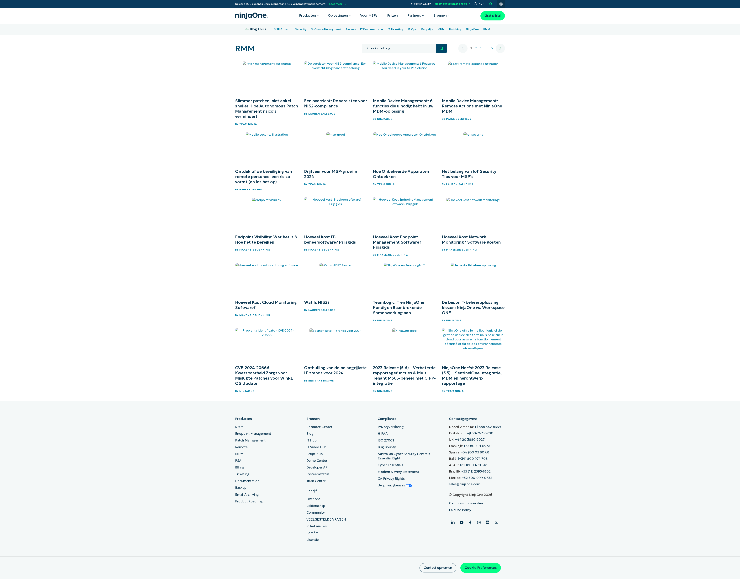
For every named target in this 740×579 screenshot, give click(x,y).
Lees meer (335, 4)
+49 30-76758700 (479, 433)
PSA (238, 461)
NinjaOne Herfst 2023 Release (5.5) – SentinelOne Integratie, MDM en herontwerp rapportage (472, 375)
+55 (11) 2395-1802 (476, 471)
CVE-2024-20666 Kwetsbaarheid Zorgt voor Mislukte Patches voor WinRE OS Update (264, 375)
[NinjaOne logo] (251, 15)
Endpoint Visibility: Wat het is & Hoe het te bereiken (266, 240)
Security (300, 29)
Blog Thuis (258, 29)
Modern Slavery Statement (398, 472)
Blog (310, 434)
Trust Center (315, 481)
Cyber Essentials (390, 465)
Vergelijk (427, 29)
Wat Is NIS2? (317, 302)
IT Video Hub (316, 447)
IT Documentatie (371, 29)
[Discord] (487, 522)
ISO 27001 (386, 440)
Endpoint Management (253, 434)
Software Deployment (326, 29)
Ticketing (242, 474)
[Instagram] (479, 522)
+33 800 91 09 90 (477, 446)
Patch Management (250, 440)
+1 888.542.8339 (421, 3)
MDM (441, 29)
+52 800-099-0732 (477, 478)
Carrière (312, 533)
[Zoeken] (441, 48)
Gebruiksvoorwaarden (466, 503)
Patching (455, 29)
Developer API (317, 467)
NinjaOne (472, 29)
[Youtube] (461, 522)
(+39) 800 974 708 (473, 459)
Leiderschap (315, 506)
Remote (241, 447)
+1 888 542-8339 (487, 427)
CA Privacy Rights (391, 479)
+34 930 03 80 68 (475, 452)
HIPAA (383, 434)
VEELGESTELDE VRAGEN (326, 519)
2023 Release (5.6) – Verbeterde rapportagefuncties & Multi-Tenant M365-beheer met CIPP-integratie (404, 375)
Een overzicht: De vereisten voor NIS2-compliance (335, 103)
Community (315, 513)
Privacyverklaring (391, 427)
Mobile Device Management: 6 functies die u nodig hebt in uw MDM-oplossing (403, 106)
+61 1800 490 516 (473, 465)
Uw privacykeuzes (392, 485)
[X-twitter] (496, 522)
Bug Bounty (387, 447)
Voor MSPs (369, 16)
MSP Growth (282, 29)
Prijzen (392, 16)
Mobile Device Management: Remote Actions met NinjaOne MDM (472, 106)
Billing (239, 467)
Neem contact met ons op (451, 3)
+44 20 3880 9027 (470, 440)
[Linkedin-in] (453, 522)
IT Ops (412, 29)
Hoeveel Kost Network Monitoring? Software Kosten (471, 240)
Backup (351, 29)
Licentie (312, 540)
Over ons (313, 499)
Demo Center (316, 461)
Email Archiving (247, 495)
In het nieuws (316, 526)
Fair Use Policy (460, 510)
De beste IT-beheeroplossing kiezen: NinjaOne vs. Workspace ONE (473, 307)
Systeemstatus (317, 474)
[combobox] (399, 48)
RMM (486, 29)
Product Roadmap (249, 501)
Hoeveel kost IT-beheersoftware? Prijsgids (330, 240)
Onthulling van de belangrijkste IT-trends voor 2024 (335, 370)
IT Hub (311, 440)
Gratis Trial (493, 16)
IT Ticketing (395, 29)
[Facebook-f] (470, 522)
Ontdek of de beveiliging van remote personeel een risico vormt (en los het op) (263, 176)
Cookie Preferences (481, 568)
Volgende (500, 48)
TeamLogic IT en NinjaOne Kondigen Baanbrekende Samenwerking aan (398, 307)
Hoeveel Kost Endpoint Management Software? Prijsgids (397, 242)
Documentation (247, 481)
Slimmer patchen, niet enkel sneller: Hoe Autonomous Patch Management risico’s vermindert (266, 108)
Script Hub (314, 454)
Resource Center (319, 427)
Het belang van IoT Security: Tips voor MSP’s (470, 174)
